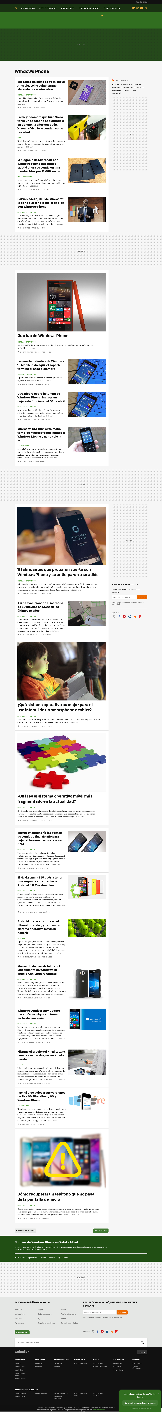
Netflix (127, 90)
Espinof (57, 1366)
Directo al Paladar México (80, 1394)
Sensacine (58, 1363)
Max (134, 90)
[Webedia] (141, 1)
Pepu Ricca (27, 108)
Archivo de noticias (26, 1230)
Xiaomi (63, 1309)
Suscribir (142, 597)
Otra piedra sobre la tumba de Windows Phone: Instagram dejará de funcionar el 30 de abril (41, 397)
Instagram (137, 8)
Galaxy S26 (124, 84)
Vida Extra (38, 1366)
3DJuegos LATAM (41, 1393)
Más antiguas (101, 1230)
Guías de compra (44, 1314)
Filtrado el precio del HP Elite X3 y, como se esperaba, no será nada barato (41, 1055)
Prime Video (116, 90)
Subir (140, 1352)
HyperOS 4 (116, 87)
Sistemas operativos (26, 95)
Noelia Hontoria (30, 190)
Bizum (114, 84)
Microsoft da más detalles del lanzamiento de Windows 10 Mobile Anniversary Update (38, 970)
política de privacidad (115, 1317)
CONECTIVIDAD (28, 8)
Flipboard (133, 8)
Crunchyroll (116, 93)
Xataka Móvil (20, 1366)
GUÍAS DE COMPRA (112, 8)
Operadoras (32, 1257)
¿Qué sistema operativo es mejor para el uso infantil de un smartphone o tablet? (55, 707)
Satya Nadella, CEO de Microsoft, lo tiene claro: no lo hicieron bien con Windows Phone (40, 203)
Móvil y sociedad (24, 177)
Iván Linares (28, 151)
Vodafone (134, 84)
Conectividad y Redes (69, 1323)
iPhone (65, 1257)
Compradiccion (118, 1370)
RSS (135, 616)
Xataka (18, 1363)
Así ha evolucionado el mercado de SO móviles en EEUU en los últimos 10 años (40, 607)
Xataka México (20, 1393)
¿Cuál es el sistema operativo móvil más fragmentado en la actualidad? (54, 798)
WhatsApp (19, 1323)
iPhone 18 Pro (128, 87)
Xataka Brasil (20, 1396)
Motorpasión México (98, 1394)
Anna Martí (28, 1124)
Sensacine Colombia (58, 1397)
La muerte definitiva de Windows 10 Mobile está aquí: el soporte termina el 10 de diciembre (40, 365)
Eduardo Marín (29, 228)
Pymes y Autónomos (136, 1367)
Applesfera (19, 1370)
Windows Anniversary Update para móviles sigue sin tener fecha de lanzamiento (38, 1014)
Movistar (43, 1257)
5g (59, 1257)
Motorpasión (98, 1363)
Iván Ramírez (28, 461)
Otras (20, 1065)
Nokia (19, 138)
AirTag (139, 87)
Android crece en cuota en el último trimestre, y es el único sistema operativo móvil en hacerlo (38, 927)
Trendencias (117, 1363)
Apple (40, 1309)
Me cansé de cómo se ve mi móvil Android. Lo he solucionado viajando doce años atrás (41, 85)
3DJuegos (38, 1363)
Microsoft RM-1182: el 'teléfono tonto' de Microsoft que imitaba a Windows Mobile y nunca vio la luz (41, 434)
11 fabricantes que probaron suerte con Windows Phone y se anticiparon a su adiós (57, 571)
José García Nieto (31, 420)
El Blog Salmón (137, 1363)
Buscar (142, 1343)
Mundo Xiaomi (20, 1378)
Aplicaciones (23, 446)
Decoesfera (117, 1366)
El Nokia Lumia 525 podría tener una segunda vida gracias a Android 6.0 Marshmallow (40, 881)
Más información (99, 1409)
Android (52, 1257)
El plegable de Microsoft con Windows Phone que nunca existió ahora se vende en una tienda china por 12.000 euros (38, 165)
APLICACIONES (67, 8)
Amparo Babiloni (30, 384)
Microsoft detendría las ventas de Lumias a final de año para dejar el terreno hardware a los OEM (39, 838)
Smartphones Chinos (46, 1323)
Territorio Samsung (68, 1314)
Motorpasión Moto (100, 1366)
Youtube (141, 8)
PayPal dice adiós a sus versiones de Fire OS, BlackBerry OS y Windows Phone (41, 1096)
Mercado (21, 938)
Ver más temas (22, 1332)
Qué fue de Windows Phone (43, 335)
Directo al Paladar (80, 1363)
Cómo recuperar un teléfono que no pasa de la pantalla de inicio (56, 1196)
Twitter (146, 8)
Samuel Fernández (31, 352)
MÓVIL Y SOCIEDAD (47, 8)
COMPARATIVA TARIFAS (89, 8)
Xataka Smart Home (20, 1374)
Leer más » (21, 104)
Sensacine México (61, 1393)
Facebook (119, 616)
